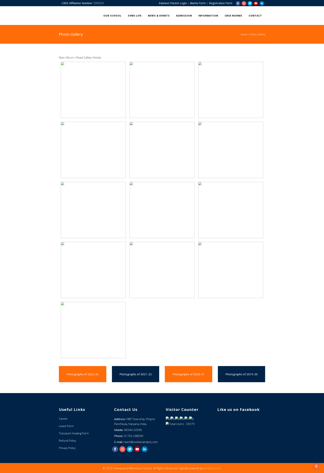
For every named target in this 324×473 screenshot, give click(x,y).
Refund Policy (67, 440)
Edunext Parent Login (173, 3)
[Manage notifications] (316, 466)
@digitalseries (212, 468)
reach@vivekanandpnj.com (140, 442)
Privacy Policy (67, 448)
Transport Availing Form (74, 433)
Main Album (66, 57)
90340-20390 (133, 430)
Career (63, 418)
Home (244, 34)
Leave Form (66, 426)
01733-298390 (133, 436)
